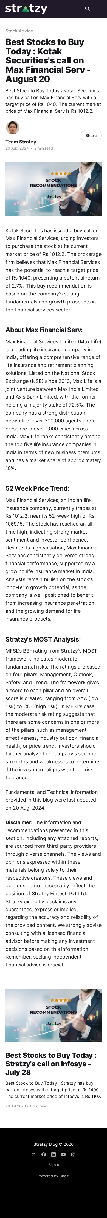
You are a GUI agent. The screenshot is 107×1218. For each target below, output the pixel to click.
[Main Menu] (98, 9)
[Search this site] (87, 8)
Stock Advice (19, 31)
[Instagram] (73, 1154)
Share (91, 135)
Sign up (55, 1164)
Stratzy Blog (45, 1144)
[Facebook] (43, 1154)
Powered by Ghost (54, 1176)
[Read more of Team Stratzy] (12, 127)
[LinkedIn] (53, 1154)
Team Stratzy (20, 142)
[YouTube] (63, 1154)
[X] (34, 1154)
